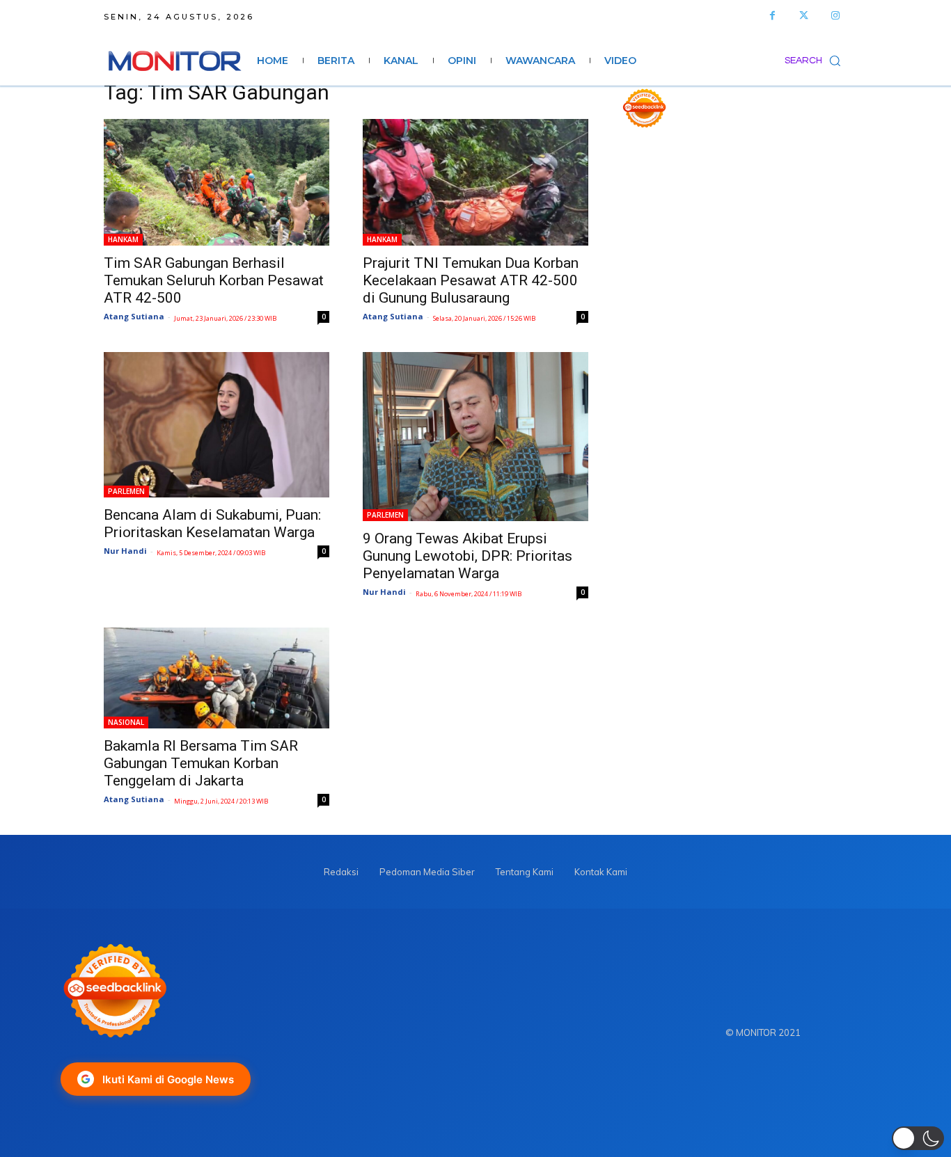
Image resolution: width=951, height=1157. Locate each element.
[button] (816, 60)
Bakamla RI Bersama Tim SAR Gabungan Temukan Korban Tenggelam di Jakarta (201, 763)
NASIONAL (126, 722)
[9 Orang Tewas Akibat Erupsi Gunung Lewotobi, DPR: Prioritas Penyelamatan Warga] (475, 436)
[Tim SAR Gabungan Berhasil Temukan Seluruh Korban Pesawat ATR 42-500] (216, 182)
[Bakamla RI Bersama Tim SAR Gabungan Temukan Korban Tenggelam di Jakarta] (216, 678)
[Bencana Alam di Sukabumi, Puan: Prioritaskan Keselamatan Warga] (216, 424)
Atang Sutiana (134, 316)
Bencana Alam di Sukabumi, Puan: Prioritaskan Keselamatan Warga (212, 523)
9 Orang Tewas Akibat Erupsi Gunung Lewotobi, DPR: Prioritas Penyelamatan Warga (467, 556)
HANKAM (123, 239)
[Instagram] (835, 15)
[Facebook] (772, 15)
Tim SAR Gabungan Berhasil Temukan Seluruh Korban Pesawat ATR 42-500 (214, 280)
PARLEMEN (126, 491)
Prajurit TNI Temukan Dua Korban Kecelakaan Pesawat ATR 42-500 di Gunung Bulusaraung (471, 280)
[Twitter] (804, 15)
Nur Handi (125, 550)
